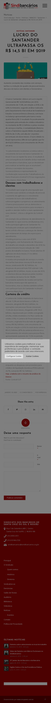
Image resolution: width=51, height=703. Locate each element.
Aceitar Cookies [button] (32, 356)
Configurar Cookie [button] (13, 356)
